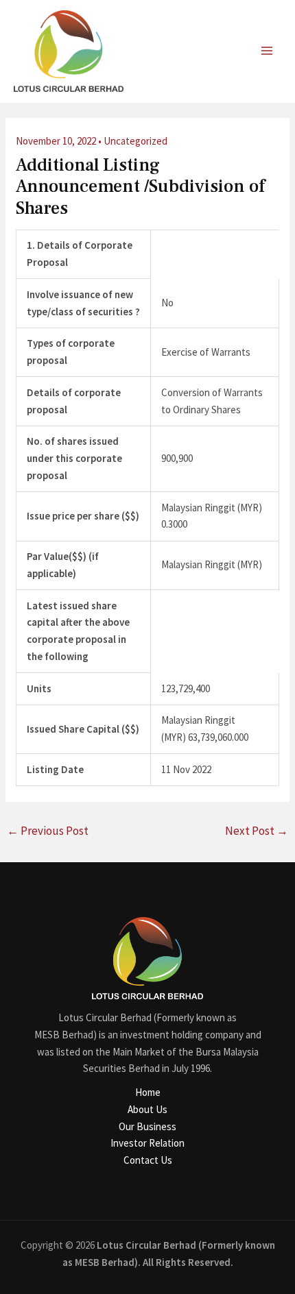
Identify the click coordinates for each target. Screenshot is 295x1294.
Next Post (256, 830)
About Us (147, 1109)
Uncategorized (135, 140)
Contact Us (147, 1160)
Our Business (147, 1126)
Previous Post (47, 830)
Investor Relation (147, 1142)
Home (148, 1092)
